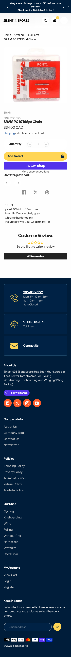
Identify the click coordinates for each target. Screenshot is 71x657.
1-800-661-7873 (33, 322)
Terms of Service (15, 478)
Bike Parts (33, 34)
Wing (7, 523)
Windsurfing (12, 536)
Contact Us (30, 345)
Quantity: (15, 144)
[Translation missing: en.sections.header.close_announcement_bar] (68, 6)
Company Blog (14, 433)
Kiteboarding (13, 517)
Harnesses (11, 542)
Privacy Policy (13, 472)
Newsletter (11, 445)
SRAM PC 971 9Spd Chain (20, 39)
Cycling (19, 34)
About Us (10, 426)
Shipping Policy (14, 466)
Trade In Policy (14, 490)
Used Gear (11, 554)
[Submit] (57, 627)
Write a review (35, 256)
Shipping (9, 133)
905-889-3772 (33, 292)
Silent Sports (20, 645)
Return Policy (13, 484)
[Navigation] (64, 20)
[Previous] (7, 6)
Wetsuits (10, 548)
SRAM (8, 112)
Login (7, 581)
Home (7, 34)
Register (9, 587)
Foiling (8, 529)
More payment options (35, 171)
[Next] (63, 6)
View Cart (10, 575)
